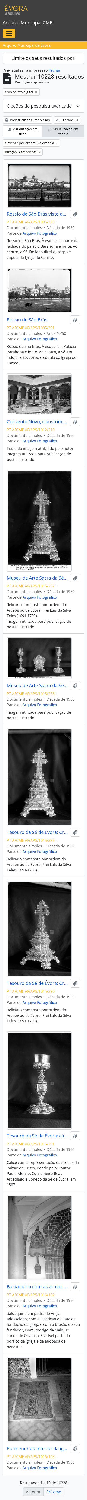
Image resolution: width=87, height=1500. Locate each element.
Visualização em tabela (65, 131)
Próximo (53, 1491)
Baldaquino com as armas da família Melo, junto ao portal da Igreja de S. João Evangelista (37, 1286)
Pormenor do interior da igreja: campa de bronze (37, 1448)
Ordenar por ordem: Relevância (30, 143)
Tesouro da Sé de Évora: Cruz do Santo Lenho (37, 832)
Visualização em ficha (25, 131)
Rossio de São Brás (27, 319)
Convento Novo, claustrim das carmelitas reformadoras (37, 421)
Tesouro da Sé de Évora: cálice (37, 1136)
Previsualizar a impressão (29, 120)
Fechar (55, 70)
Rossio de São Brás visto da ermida (37, 214)
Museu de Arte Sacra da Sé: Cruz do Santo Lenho (37, 578)
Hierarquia (69, 120)
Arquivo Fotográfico (40, 233)
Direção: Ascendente (21, 152)
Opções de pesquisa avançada (39, 106)
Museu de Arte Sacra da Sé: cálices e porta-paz (37, 685)
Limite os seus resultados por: (43, 58)
